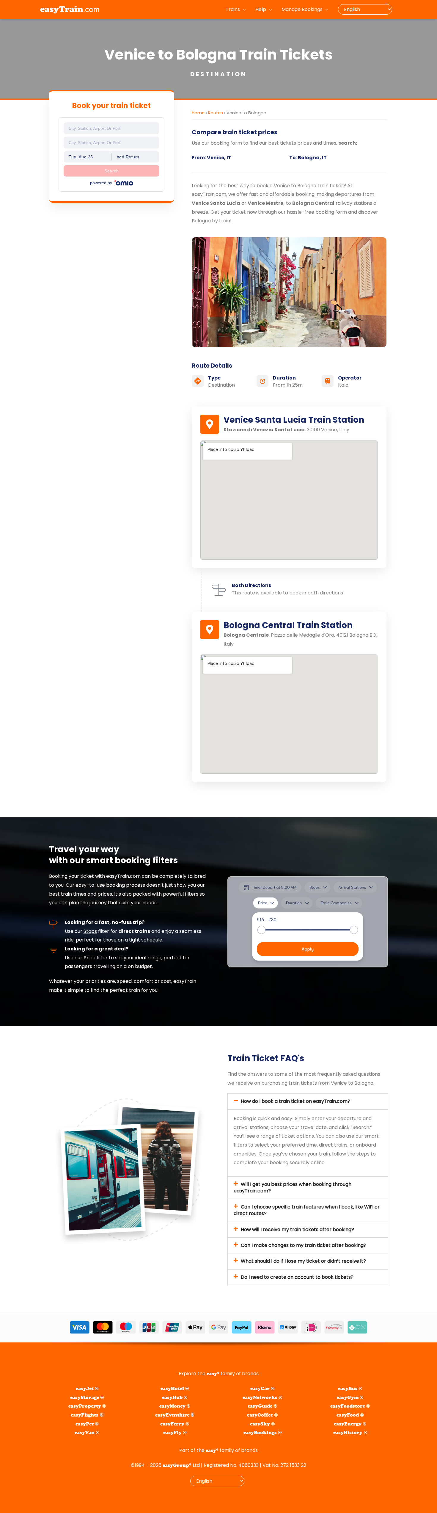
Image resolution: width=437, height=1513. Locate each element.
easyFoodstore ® (350, 1406)
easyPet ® (87, 1424)
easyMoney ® (174, 1406)
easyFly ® (174, 1432)
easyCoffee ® (262, 1415)
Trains (233, 9)
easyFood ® (350, 1415)
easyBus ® (350, 1388)
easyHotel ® (175, 1388)
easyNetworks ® (262, 1397)
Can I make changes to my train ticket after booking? (303, 1245)
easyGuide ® (262, 1406)
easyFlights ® (87, 1415)
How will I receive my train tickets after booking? (297, 1229)
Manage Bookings (302, 9)
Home (198, 113)
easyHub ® (174, 1397)
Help (260, 9)
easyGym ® (350, 1397)
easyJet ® (87, 1388)
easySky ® (262, 1424)
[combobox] (111, 128)
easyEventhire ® (174, 1415)
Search (111, 170)
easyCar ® (262, 1388)
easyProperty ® (87, 1406)
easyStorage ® (87, 1397)
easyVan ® (87, 1432)
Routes (215, 113)
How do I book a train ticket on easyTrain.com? (295, 1101)
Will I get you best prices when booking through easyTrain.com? (292, 1187)
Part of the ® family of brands (218, 1450)
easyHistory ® (350, 1432)
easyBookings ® (262, 1432)
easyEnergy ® (350, 1424)
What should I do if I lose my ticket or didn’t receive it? (303, 1261)
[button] (308, 1101)
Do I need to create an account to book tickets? (297, 1277)
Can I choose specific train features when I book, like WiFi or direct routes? (307, 1210)
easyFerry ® (174, 1424)
